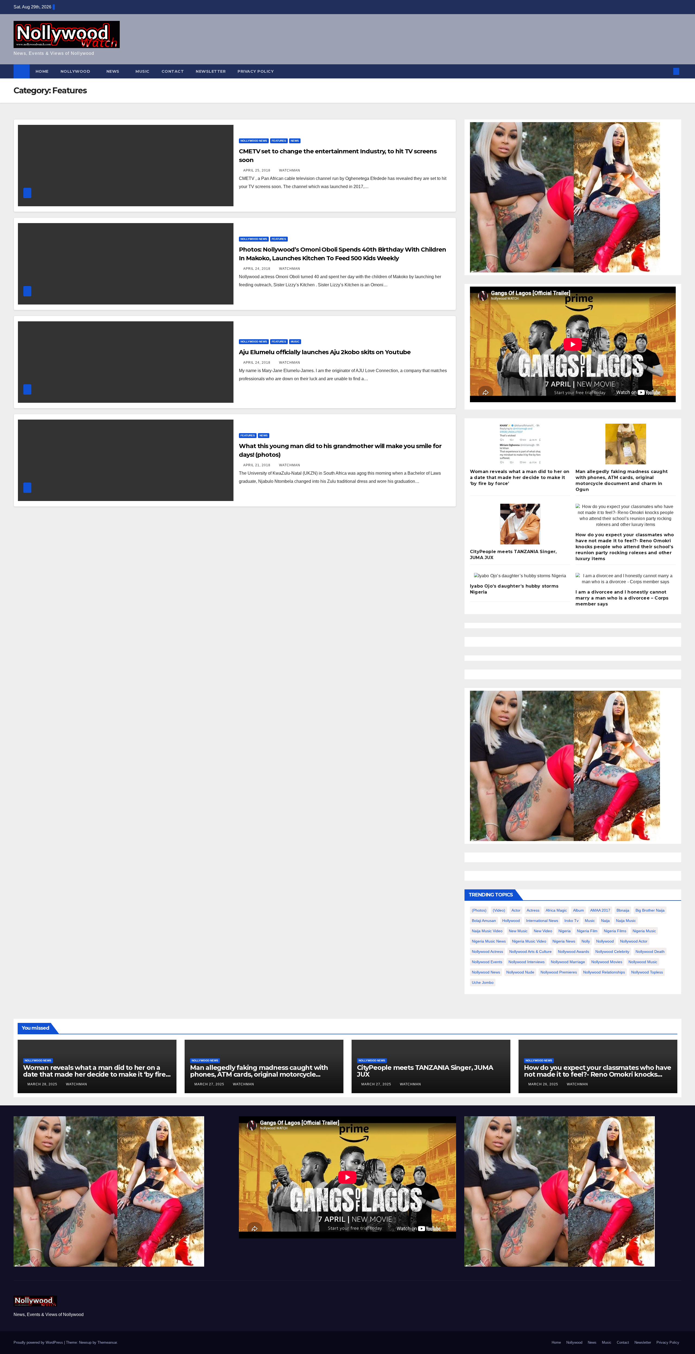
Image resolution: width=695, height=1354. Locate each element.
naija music (626, 920)
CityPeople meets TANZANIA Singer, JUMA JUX (425, 1071)
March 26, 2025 (543, 1084)
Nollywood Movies (606, 962)
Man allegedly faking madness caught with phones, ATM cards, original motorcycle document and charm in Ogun (259, 1074)
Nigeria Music (644, 931)
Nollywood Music (642, 962)
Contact (173, 71)
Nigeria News (563, 941)
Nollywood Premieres (559, 972)
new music (518, 931)
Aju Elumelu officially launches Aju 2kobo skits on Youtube (324, 352)
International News (542, 920)
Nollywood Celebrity (612, 951)
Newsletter (211, 71)
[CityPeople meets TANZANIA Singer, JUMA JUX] (520, 524)
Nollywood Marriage (568, 962)
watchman (289, 170)
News (113, 71)
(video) (499, 910)
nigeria (564, 931)
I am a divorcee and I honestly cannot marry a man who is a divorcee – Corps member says (622, 598)
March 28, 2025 (42, 1084)
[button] (667, 71)
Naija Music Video (487, 931)
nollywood (605, 941)
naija (605, 920)
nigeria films (615, 931)
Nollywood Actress (487, 951)
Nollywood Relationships (604, 972)
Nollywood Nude (520, 972)
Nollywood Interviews (526, 962)
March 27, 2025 (209, 1084)
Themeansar (107, 1342)
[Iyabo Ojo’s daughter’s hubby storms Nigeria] (520, 576)
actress (533, 910)
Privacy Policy (256, 71)
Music (142, 71)
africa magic (556, 910)
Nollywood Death (650, 951)
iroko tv (571, 920)
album (578, 910)
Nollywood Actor (633, 941)
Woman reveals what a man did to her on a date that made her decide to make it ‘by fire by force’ (520, 477)
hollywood (511, 920)
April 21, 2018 (257, 465)
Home (42, 71)
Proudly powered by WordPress (39, 1342)
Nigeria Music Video (529, 941)
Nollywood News (254, 140)
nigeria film (587, 931)
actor (515, 910)
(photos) (479, 910)
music (590, 920)
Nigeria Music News (489, 941)
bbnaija (623, 910)
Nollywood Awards (573, 951)
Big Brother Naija (650, 910)
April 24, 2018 (257, 269)
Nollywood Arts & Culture (530, 951)
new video (543, 931)
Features (279, 140)
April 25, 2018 (257, 170)
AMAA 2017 (600, 910)
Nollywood (76, 71)
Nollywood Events (487, 962)
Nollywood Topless (647, 972)
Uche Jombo (483, 982)
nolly (586, 941)
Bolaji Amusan (484, 920)
